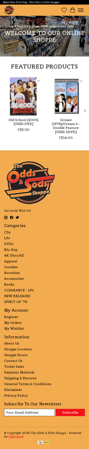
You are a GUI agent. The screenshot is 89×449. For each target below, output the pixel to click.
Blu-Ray (11, 249)
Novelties (12, 273)
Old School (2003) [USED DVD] (23, 122)
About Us (11, 343)
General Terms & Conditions (27, 384)
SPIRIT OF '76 (15, 302)
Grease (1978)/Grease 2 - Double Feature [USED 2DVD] (66, 126)
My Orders (13, 323)
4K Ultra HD (14, 255)
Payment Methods (19, 372)
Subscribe (70, 412)
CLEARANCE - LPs (19, 290)
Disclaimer (13, 390)
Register (11, 317)
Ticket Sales (14, 366)
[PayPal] (47, 443)
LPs (7, 238)
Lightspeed (16, 436)
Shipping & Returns (20, 378)
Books (9, 284)
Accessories (14, 278)
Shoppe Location (18, 349)
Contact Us (13, 361)
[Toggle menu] (81, 10)
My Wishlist (14, 328)
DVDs (8, 244)
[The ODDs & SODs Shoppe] (9, 10)
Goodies (11, 267)
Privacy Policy (16, 395)
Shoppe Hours (16, 355)
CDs (7, 232)
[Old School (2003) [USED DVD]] (23, 96)
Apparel (10, 261)
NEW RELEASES (17, 296)
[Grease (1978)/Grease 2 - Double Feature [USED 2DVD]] (66, 96)
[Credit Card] (40, 443)
